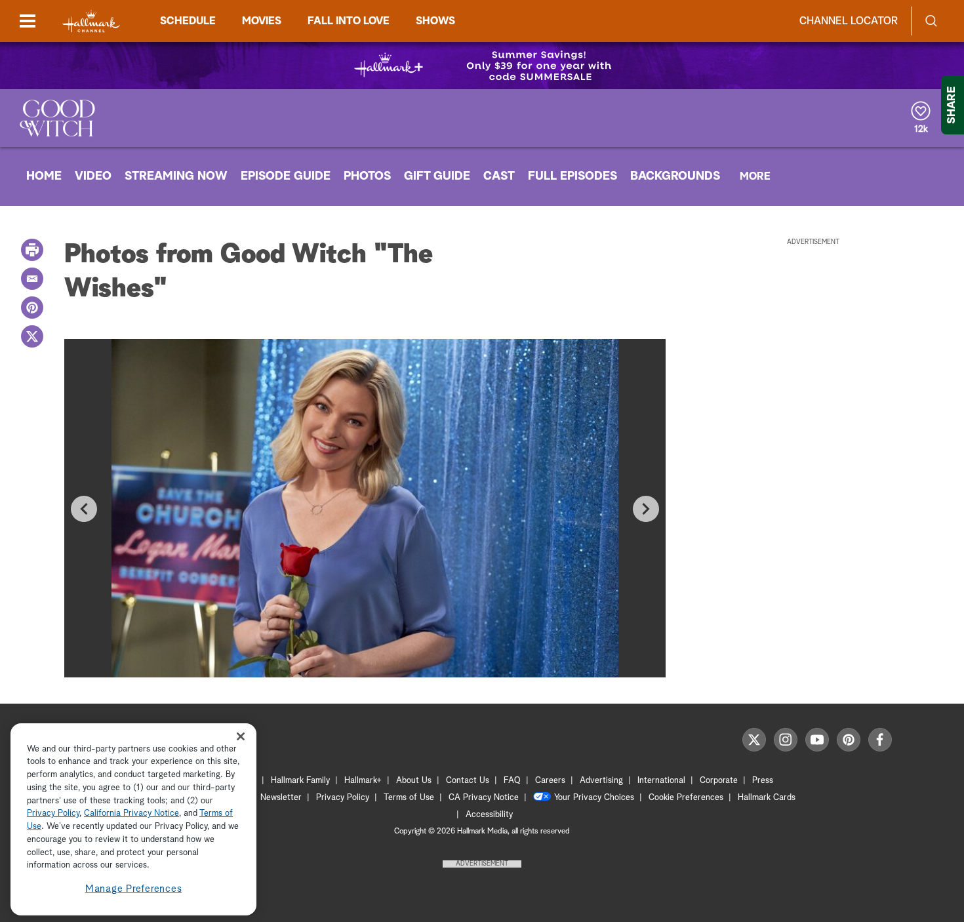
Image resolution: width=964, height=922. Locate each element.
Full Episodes (572, 176)
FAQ (512, 780)
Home (44, 176)
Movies (261, 21)
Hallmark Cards (766, 797)
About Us (414, 780)
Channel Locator (848, 21)
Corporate (719, 780)
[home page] (91, 21)
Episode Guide (286, 176)
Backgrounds (675, 176)
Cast (499, 176)
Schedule (188, 21)
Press (762, 780)
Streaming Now (176, 176)
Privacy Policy (342, 797)
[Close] (241, 737)
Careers (550, 780)
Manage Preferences (133, 889)
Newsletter (281, 797)
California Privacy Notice (131, 814)
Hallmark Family (300, 780)
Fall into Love (349, 21)
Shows (435, 21)
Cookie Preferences (686, 797)
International (661, 780)
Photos (367, 176)
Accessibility (489, 815)
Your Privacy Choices (594, 797)
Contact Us (467, 780)
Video (93, 176)
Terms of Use (409, 797)
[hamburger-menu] (27, 21)
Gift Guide (437, 176)
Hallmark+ (363, 780)
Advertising (601, 780)
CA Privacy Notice (484, 797)
